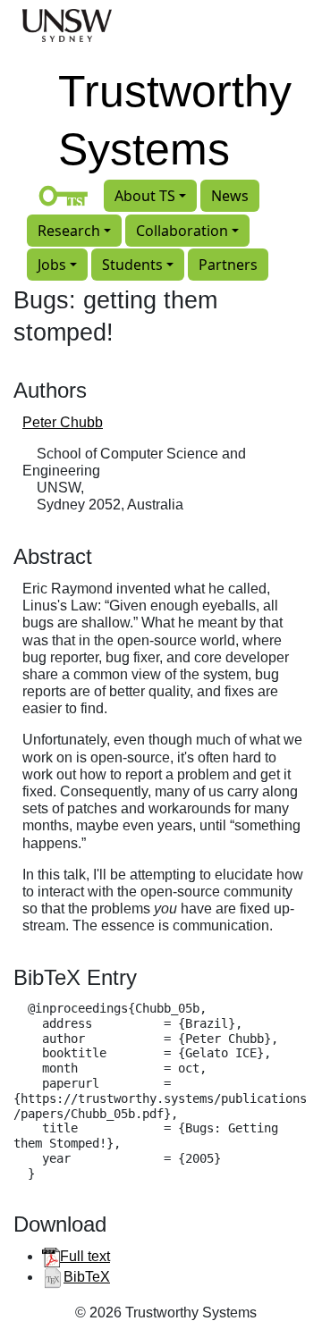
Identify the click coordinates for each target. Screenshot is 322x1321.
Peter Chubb (62, 422)
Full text (85, 1256)
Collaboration (182, 230)
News (230, 196)
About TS (144, 196)
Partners (228, 264)
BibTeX (87, 1276)
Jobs (52, 264)
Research (69, 230)
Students (132, 264)
